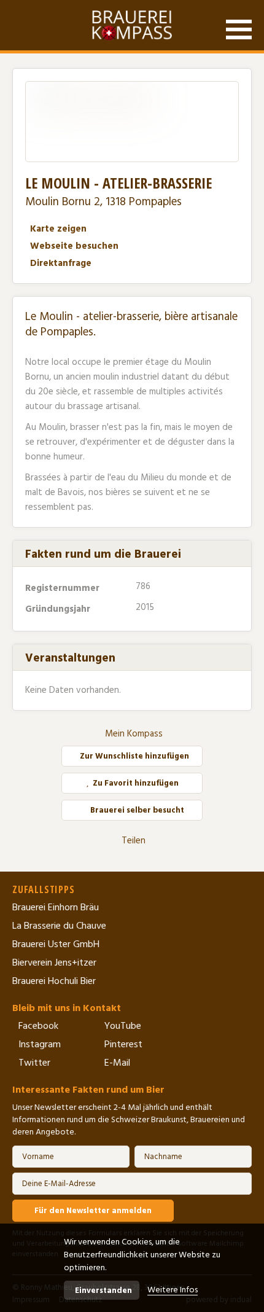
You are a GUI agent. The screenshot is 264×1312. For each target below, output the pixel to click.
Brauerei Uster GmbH (55, 944)
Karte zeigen (58, 228)
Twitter (34, 1062)
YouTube (122, 1026)
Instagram (39, 1044)
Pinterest (123, 1044)
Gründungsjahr (59, 609)
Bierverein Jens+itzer (54, 962)
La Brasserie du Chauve (59, 925)
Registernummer (63, 588)
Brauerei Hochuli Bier (54, 981)
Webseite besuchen (74, 246)
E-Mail (117, 1062)
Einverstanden (103, 1290)
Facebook (38, 1026)
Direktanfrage (60, 263)
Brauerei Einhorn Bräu (55, 907)
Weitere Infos (172, 1290)
